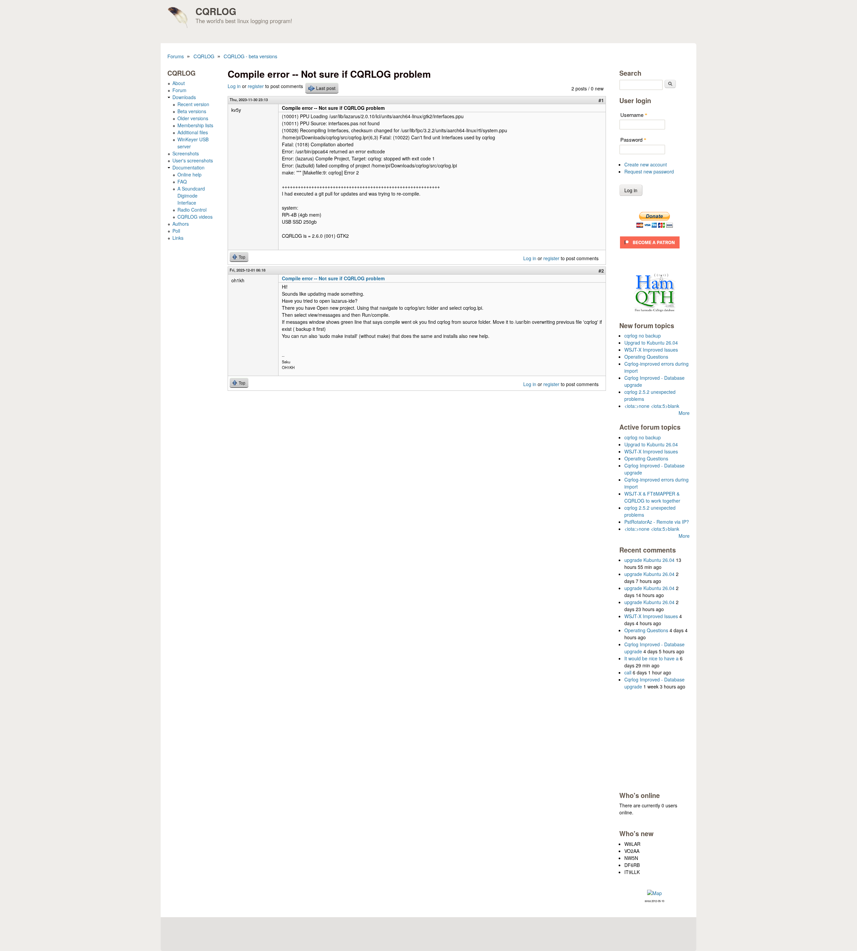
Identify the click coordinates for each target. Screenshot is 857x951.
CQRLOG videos (195, 216)
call (627, 672)
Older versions (192, 118)
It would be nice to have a (651, 658)
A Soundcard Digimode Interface (191, 195)
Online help (189, 174)
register (256, 86)
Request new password (649, 171)
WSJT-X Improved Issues (651, 349)
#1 (601, 100)
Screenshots (185, 153)
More (684, 413)
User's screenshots (192, 160)
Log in (234, 86)
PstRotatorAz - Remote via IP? (656, 521)
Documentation (188, 167)
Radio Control (192, 209)
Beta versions (191, 111)
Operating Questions (646, 356)
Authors (180, 223)
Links (177, 237)
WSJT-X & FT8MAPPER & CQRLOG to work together (652, 497)
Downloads (184, 97)
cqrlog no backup (642, 335)
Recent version (193, 104)
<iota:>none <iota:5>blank (651, 406)
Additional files (192, 132)
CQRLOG (216, 11)
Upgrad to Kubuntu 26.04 (651, 342)
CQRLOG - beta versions (250, 56)
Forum (179, 90)
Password (633, 139)
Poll (176, 230)
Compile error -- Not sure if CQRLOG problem (333, 278)
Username (633, 114)
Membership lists (195, 125)
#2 (601, 270)
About (178, 83)
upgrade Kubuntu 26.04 (649, 560)
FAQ (182, 181)
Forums (175, 56)
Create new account (645, 164)
